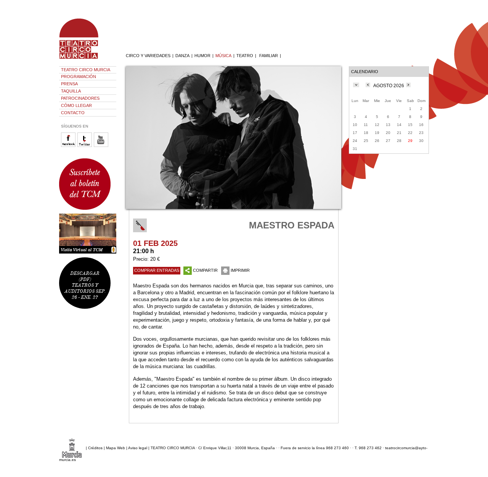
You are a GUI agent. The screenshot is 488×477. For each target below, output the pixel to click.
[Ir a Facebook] (69, 146)
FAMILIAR (268, 55)
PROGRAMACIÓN (78, 76)
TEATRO (244, 55)
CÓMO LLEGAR (76, 105)
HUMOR (202, 55)
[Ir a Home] (84, 59)
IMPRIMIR (240, 270)
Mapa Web (115, 448)
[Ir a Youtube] (102, 146)
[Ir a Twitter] (85, 146)
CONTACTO (73, 112)
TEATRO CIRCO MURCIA (85, 69)
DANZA (182, 55)
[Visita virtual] (87, 234)
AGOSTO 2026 (388, 85)
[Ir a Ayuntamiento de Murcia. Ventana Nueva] (72, 448)
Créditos (95, 448)
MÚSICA (223, 55)
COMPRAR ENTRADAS (156, 270)
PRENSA (69, 83)
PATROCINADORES (80, 98)
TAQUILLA (71, 91)
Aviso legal (137, 448)
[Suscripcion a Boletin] (87, 184)
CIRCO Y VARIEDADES (148, 55)
